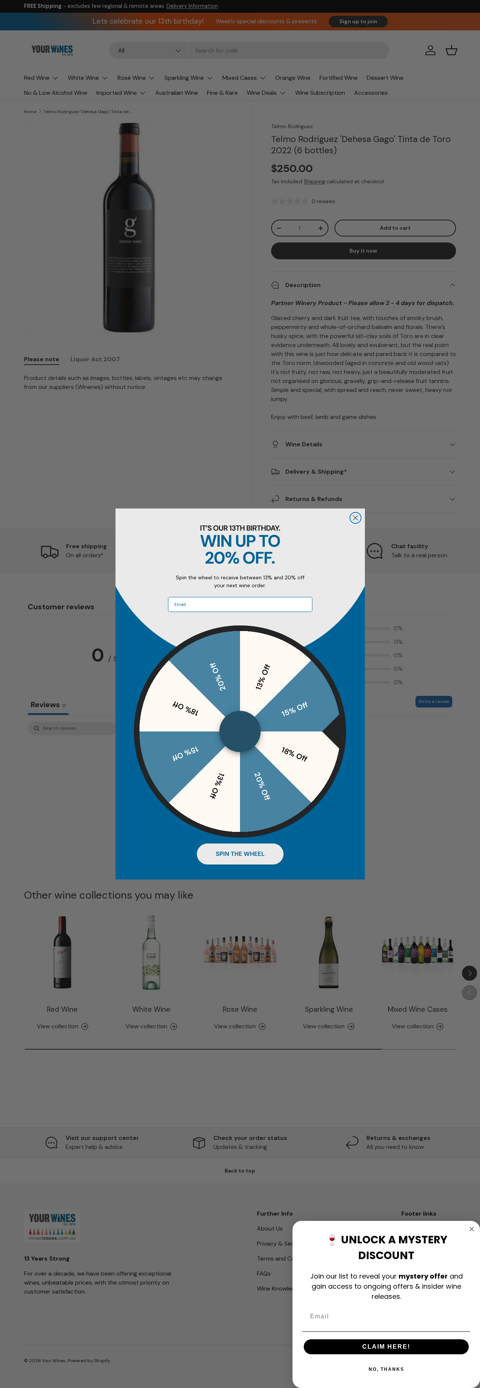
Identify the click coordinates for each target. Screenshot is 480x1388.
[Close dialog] (355, 517)
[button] (240, 854)
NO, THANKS (386, 1369)
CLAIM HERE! (386, 1346)
